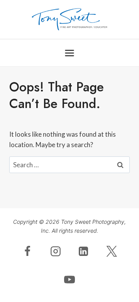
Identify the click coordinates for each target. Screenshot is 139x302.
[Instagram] (55, 251)
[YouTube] (69, 279)
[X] (111, 251)
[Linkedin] (83, 251)
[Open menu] (69, 52)
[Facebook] (27, 251)
